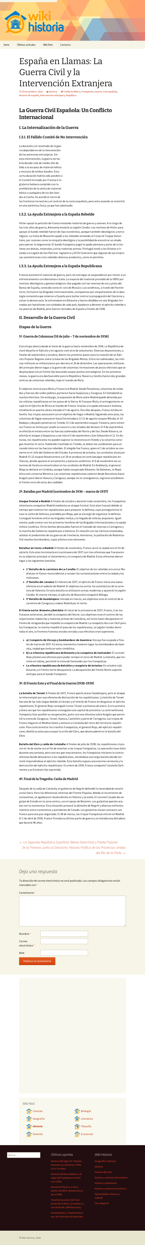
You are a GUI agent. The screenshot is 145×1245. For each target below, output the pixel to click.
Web (21, 953)
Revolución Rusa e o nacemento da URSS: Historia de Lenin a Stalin (67, 1190)
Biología (86, 1111)
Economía (87, 1134)
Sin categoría (102, 1203)
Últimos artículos (26, 44)
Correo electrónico (27, 943)
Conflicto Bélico (71, 91)
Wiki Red (48, 44)
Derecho (38, 1134)
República (71, 95)
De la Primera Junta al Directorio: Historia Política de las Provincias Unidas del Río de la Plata (74, 850)
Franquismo (87, 91)
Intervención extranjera (52, 95)
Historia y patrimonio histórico (111, 1188)
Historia (53, 91)
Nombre (25, 933)
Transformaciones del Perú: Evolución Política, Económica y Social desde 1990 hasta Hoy (67, 1203)
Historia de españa (29, 95)
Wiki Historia (28, 1237)
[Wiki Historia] (72, 20)
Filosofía (86, 1126)
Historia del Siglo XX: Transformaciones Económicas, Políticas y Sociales (66, 1164)
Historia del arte (103, 1172)
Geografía (39, 1118)
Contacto (65, 44)
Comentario (27, 892)
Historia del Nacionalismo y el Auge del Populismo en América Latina (66, 1177)
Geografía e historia (105, 1161)
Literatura (87, 1118)
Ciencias (38, 1111)
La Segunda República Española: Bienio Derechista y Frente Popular (68, 842)
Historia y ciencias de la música (111, 1177)
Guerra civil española (106, 91)
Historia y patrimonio (106, 1183)
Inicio (6, 44)
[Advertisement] (94, 170)
